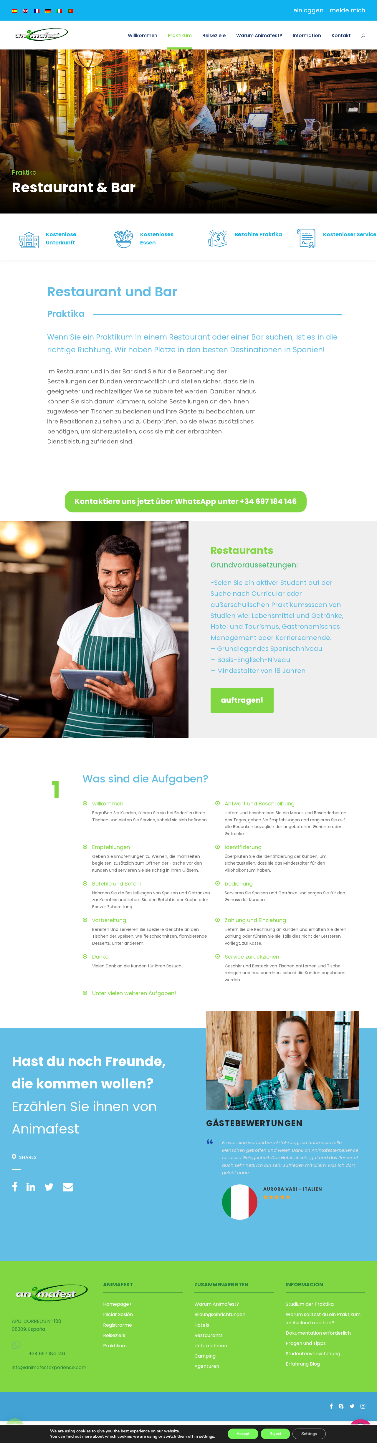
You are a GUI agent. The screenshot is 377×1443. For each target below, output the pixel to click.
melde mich (347, 10)
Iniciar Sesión (118, 1314)
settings (206, 1436)
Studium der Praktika (310, 1304)
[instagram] (363, 1406)
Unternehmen (210, 1345)
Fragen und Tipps (306, 1343)
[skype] (341, 1406)
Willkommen (142, 35)
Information (307, 35)
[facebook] (331, 1406)
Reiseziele (214, 35)
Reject (275, 1434)
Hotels (201, 1325)
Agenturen (206, 1366)
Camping (205, 1356)
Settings (309, 1434)
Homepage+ (117, 1304)
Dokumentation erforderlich (318, 1333)
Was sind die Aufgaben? (145, 779)
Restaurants (208, 1335)
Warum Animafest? (259, 35)
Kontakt (341, 35)
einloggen (308, 10)
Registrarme (117, 1325)
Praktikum (180, 35)
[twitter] (352, 1406)
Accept (243, 1434)
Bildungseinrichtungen (219, 1314)
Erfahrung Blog (303, 1364)
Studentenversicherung (313, 1353)
